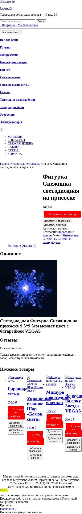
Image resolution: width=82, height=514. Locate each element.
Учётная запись (28, 25)
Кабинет (15, 147)
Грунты (5, 47)
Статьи (13, 150)
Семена (5, 92)
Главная (5, 163)
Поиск (41, 21)
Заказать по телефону (62, 214)
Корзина (15, 153)
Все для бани (9, 39)
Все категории (10, 32)
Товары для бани (12, 107)
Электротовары (11, 122)
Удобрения (7, 114)
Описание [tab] (14, 245)
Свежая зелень (10, 77)
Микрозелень (9, 54)
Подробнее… (8, 508)
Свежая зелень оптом (15, 84)
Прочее (5, 69)
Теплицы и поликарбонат (17, 99)
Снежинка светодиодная (57, 240)
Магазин (15, 136)
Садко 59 (6, 8)
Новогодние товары (13, 62)
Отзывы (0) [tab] (29, 245)
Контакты (16, 140)
